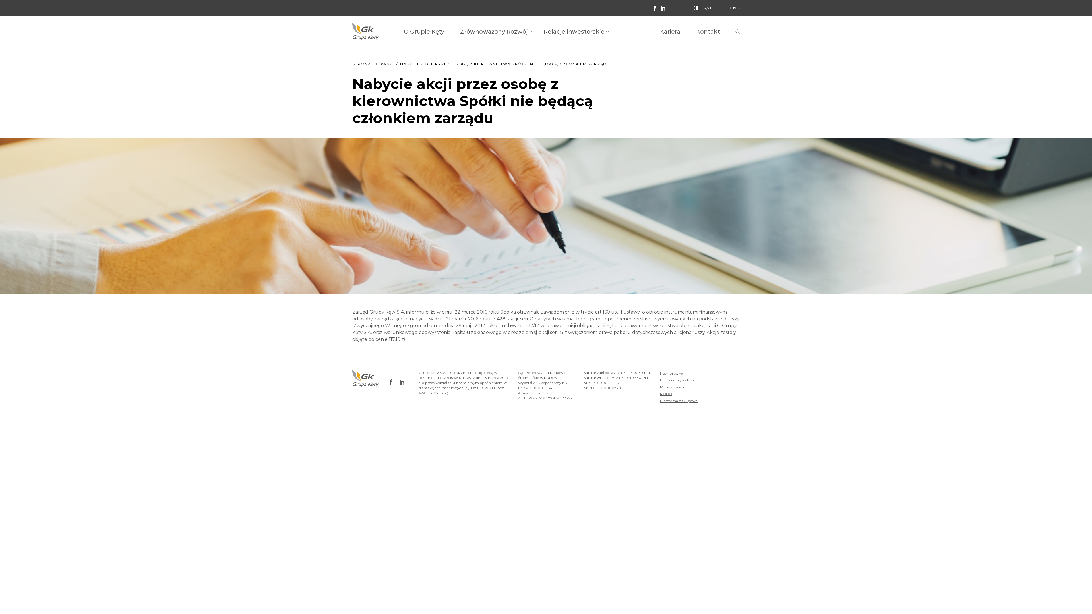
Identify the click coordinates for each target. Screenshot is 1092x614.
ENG (735, 8)
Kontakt (708, 31)
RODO (666, 394)
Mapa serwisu (672, 387)
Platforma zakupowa (679, 401)
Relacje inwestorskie (574, 31)
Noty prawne (671, 373)
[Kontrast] (696, 8)
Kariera (670, 31)
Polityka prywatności (679, 380)
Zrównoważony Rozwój (494, 31)
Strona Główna (372, 64)
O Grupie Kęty (424, 31)
